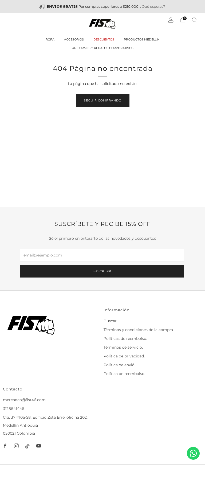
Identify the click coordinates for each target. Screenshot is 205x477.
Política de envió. (119, 364)
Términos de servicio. (123, 347)
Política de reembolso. (124, 373)
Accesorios (74, 39)
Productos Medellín (142, 39)
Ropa (50, 39)
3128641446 (13, 408)
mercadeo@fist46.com (24, 399)
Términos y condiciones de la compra (138, 329)
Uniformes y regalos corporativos (102, 48)
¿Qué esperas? (152, 6)
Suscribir (102, 271)
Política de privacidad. (124, 356)
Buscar (110, 321)
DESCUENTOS (103, 39)
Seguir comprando (102, 100)
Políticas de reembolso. (125, 338)
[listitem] (103, 6)
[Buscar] (194, 20)
